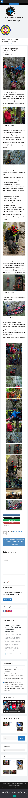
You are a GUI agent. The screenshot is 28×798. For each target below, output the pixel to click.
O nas (3, 788)
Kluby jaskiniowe (10, 788)
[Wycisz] (21, 711)
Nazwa (4, 577)
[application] (14, 706)
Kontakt (24, 788)
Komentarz (5, 560)
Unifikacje (7, 525)
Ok (14, 795)
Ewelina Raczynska (9, 54)
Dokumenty (18, 788)
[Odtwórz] (4, 711)
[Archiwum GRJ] (14, 348)
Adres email (5, 582)
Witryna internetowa (7, 587)
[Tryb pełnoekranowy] (23, 711)
